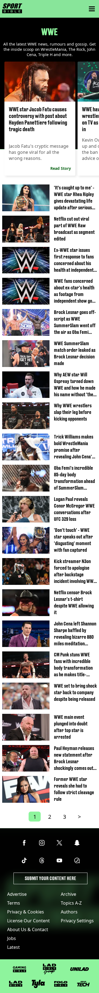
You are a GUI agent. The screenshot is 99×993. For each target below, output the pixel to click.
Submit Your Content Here (50, 878)
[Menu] (92, 9)
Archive (68, 894)
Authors (69, 912)
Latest (13, 947)
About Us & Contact (27, 929)
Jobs (11, 938)
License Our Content (28, 921)
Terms (13, 903)
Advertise (17, 894)
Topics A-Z (71, 903)
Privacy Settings (77, 921)
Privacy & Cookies (25, 912)
